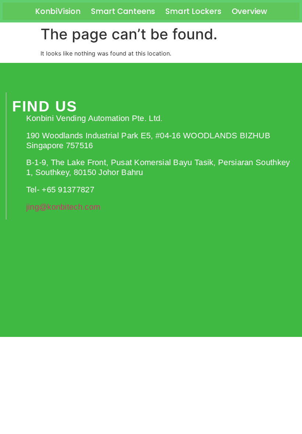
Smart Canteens (123, 11)
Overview (249, 11)
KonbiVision (58, 11)
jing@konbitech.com (63, 206)
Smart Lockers (193, 11)
